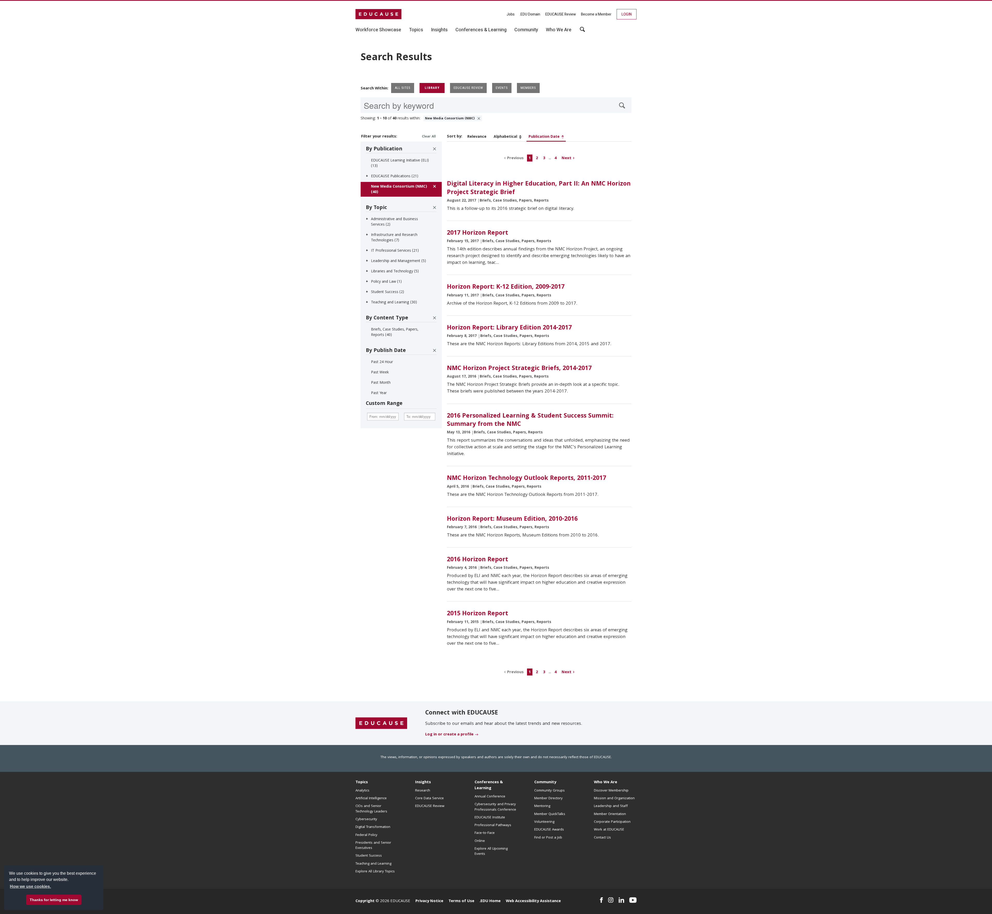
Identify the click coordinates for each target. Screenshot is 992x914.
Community (545, 782)
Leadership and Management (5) (398, 261)
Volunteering (544, 822)
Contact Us (602, 838)
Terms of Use (461, 901)
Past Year (379, 393)
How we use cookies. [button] (30, 886)
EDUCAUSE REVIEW (468, 88)
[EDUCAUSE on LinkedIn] (621, 900)
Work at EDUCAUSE (609, 830)
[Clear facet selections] (434, 148)
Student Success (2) (387, 292)
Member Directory (548, 798)
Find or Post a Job (548, 838)
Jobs (511, 14)
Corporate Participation (612, 822)
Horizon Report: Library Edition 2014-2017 (509, 328)
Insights (423, 782)
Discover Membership (611, 791)
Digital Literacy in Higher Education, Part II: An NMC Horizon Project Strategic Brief (539, 188)
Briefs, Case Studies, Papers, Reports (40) (394, 332)
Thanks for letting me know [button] (54, 900)
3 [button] (544, 158)
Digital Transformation (372, 827)
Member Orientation (610, 814)
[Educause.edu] (381, 723)
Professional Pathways (493, 825)
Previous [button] (515, 158)
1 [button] (530, 158)
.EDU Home (490, 901)
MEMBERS (528, 88)
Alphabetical (505, 137)
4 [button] (555, 158)
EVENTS (502, 88)
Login (627, 14)
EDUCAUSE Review (560, 14)
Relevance (476, 137)
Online (480, 841)
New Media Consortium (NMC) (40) (399, 189)
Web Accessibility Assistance (533, 901)
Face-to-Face (485, 833)
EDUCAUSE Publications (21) (394, 176)
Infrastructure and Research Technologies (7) (394, 238)
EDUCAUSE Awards (549, 830)
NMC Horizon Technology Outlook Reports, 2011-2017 (526, 478)
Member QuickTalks (549, 814)
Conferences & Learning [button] (481, 30)
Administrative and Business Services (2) (394, 222)
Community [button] (526, 30)
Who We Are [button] (558, 30)
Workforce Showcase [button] (378, 30)
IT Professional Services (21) (395, 251)
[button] (913, 902)
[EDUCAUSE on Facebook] (601, 900)
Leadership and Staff (611, 806)
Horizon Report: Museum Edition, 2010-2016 (512, 519)
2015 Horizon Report (477, 614)
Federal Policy (366, 835)
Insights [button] (439, 30)
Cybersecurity (366, 819)
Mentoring (542, 806)
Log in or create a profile (449, 734)
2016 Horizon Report (477, 560)
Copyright (365, 901)
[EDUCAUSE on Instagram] (611, 900)
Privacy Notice (429, 901)
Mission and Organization (614, 798)
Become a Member (596, 14)
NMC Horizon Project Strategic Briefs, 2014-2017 (519, 369)
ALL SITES (402, 88)
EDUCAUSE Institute (490, 817)
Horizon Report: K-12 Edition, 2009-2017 (505, 287)
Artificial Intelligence (371, 798)
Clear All (429, 137)
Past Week (380, 373)
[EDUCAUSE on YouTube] (633, 900)
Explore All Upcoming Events (491, 851)
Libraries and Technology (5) (395, 271)
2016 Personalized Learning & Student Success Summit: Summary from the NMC (530, 420)
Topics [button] (416, 30)
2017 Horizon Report (477, 233)
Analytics (362, 791)
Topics (361, 782)
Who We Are (605, 782)
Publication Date (544, 137)
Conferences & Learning (489, 785)
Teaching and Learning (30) (394, 302)
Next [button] (566, 158)
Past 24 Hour (382, 362)
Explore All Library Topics (375, 871)
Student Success (368, 856)
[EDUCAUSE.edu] (378, 14)
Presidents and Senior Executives (373, 845)
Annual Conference (490, 797)
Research (422, 791)
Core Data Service (429, 798)
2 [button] (537, 158)
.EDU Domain (530, 14)
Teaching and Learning (373, 864)
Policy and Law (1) (386, 282)
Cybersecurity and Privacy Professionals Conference (495, 807)
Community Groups (549, 791)
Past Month (381, 383)
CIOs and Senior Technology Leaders (371, 808)
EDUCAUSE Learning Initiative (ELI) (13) (400, 163)
